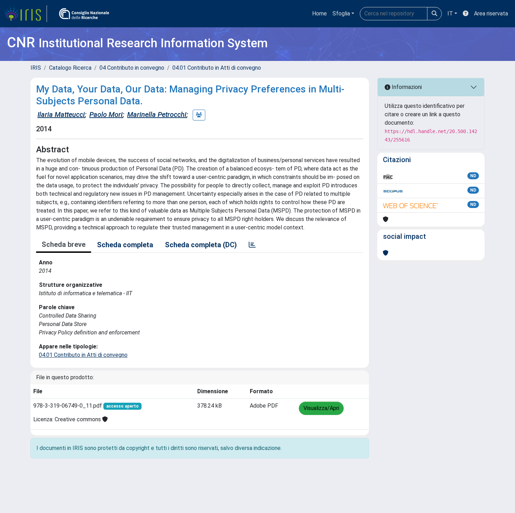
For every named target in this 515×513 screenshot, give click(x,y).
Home (319, 13)
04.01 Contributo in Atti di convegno (216, 67)
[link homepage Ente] (84, 13)
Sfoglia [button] (341, 13)
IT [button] (450, 13)
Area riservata (491, 13)
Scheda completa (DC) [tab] (201, 245)
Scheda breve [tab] (63, 244)
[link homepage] (25, 13)
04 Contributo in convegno (131, 67)
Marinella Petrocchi (156, 114)
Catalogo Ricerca (70, 67)
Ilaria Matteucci (61, 114)
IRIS (35, 67)
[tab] (252, 244)
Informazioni (406, 87)
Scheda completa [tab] (125, 245)
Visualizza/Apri (321, 408)
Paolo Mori (106, 114)
